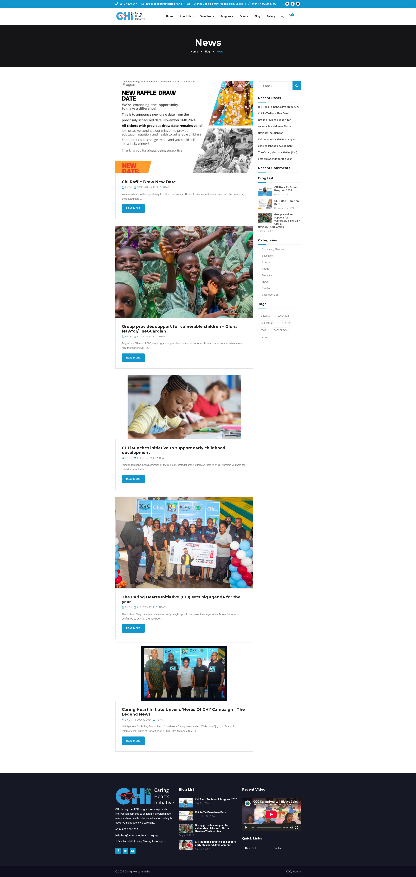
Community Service (273, 249)
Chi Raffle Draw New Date (149, 181)
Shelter (266, 288)
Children (265, 316)
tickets (264, 337)
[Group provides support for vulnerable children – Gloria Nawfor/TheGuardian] (184, 267)
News (166, 187)
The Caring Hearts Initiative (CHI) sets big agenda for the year (181, 599)
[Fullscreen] (296, 827)
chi (130, 187)
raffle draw (280, 330)
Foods (265, 268)
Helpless (285, 323)
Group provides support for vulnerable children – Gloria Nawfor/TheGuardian (180, 328)
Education (267, 255)
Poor (263, 330)
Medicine (267, 275)
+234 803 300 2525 (126, 829)
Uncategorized (270, 294)
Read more (133, 208)
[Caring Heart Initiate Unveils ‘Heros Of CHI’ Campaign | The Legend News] (184, 672)
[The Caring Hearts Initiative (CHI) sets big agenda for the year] (184, 537)
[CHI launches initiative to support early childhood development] (184, 405)
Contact (278, 848)
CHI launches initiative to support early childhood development (173, 450)
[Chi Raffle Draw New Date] (184, 122)
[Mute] (291, 827)
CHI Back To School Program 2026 (278, 107)
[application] (271, 814)
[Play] (246, 827)
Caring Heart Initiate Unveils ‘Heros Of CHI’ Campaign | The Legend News (183, 712)
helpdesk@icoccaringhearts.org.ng (136, 835)
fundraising (267, 323)
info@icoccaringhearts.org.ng (163, 3)
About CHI (250, 848)
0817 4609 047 (128, 3)
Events (266, 262)
